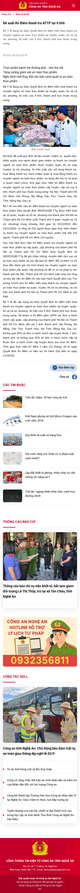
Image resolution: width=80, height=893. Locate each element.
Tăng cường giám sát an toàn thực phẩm (30, 72)
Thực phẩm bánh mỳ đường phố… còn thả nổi (33, 68)
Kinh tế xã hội (22, 14)
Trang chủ (6, 14)
